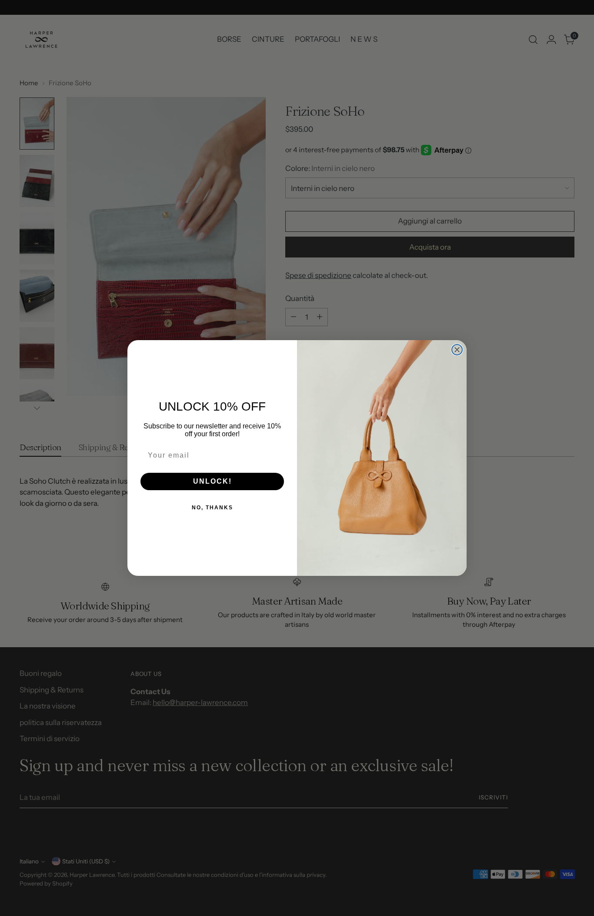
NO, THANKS (212, 508)
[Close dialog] (457, 349)
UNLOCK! (212, 481)
